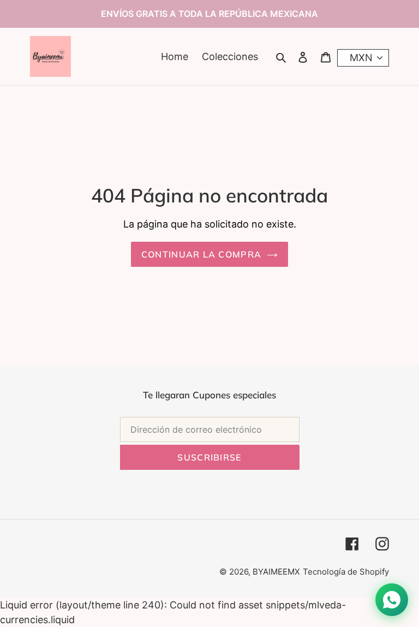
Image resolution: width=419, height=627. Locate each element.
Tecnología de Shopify (346, 571)
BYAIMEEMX (276, 571)
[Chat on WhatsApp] (391, 599)
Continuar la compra (201, 254)
